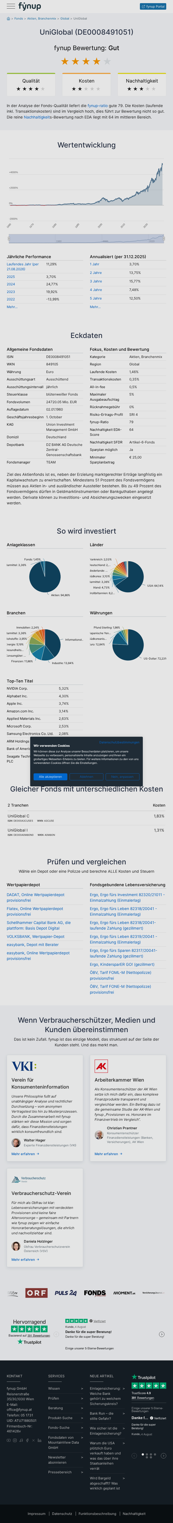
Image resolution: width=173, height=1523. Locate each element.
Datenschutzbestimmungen (119, 742)
